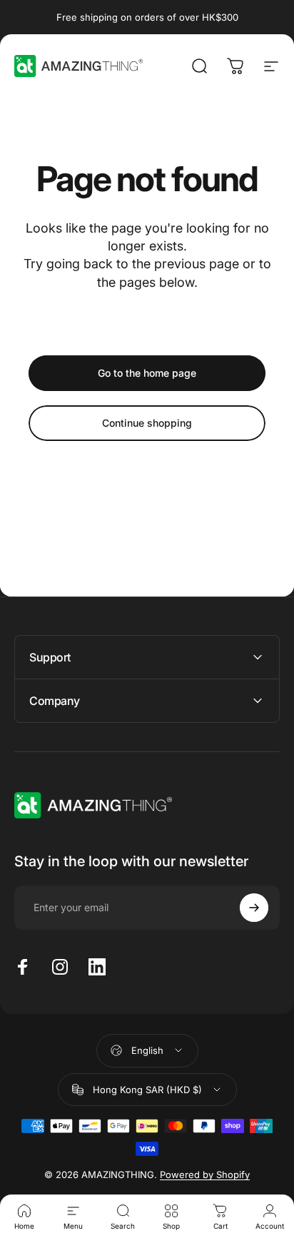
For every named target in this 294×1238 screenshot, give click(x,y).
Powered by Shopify (205, 1174)
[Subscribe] (254, 907)
